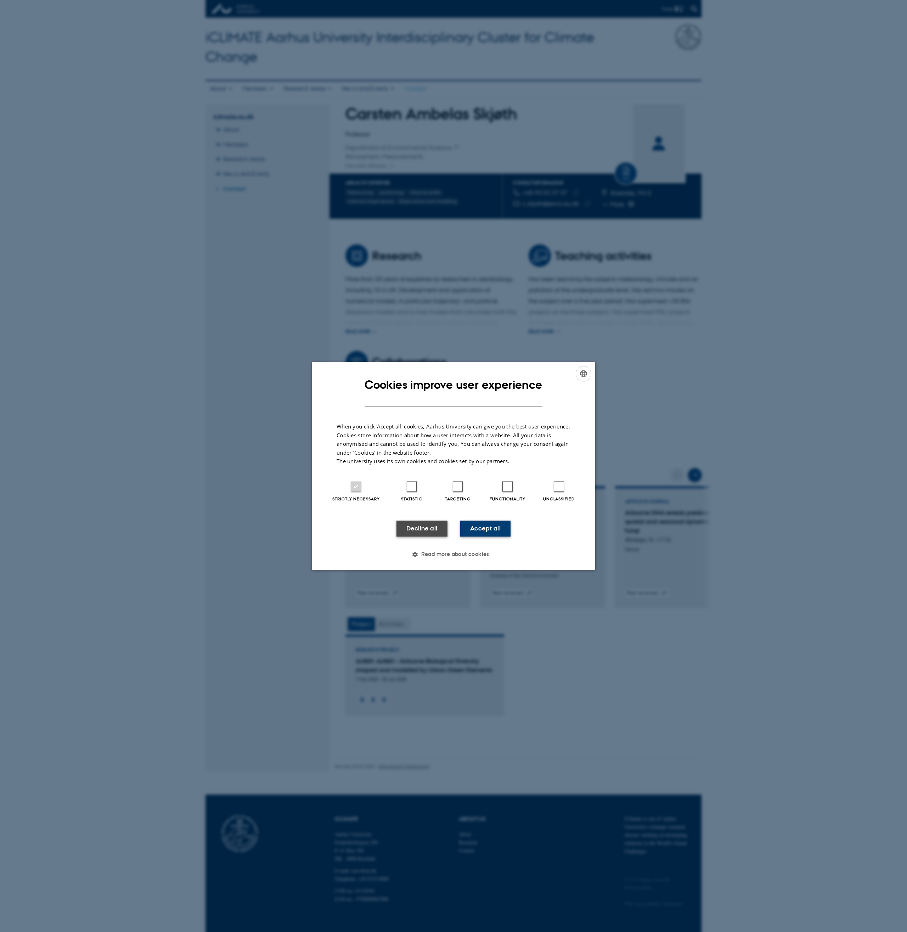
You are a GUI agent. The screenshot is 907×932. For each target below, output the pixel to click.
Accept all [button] (485, 528)
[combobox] (583, 373)
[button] (453, 554)
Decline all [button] (421, 528)
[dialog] (453, 466)
